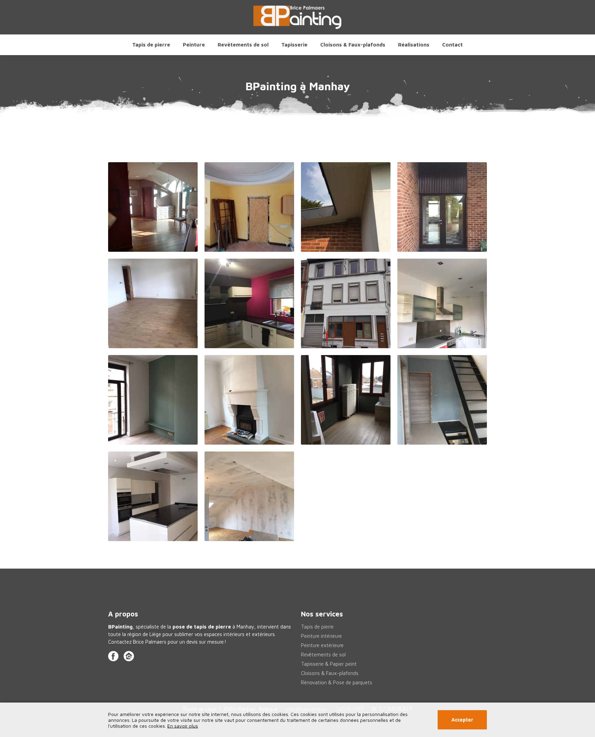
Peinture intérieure (321, 636)
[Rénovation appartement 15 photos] (249, 207)
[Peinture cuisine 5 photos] (249, 303)
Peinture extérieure (322, 645)
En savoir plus (182, 726)
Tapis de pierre (151, 45)
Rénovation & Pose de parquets (336, 682)
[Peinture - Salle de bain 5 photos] (345, 400)
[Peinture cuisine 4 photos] (153, 496)
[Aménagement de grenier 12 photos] (249, 496)
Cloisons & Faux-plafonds (352, 45)
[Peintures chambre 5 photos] (153, 400)
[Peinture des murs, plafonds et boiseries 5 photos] (249, 400)
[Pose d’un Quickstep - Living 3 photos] (153, 303)
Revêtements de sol (323, 654)
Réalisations (413, 45)
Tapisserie (294, 45)
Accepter (462, 720)
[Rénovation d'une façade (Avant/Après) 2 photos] (345, 303)
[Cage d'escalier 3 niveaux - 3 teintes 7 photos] (442, 400)
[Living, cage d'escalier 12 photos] (153, 207)
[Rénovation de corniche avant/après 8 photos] (345, 207)
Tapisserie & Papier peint (329, 664)
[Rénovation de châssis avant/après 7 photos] (442, 207)
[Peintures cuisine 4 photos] (442, 303)
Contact (452, 45)
